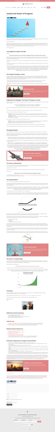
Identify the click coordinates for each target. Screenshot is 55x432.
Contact (34, 7)
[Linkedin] (41, 7)
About (9, 7)
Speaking (18, 7)
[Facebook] (44, 7)
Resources (28, 7)
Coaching (22, 7)
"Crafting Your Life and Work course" (33, 0)
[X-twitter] (43, 7)
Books (25, 7)
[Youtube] (45, 7)
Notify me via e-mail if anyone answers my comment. (14, 399)
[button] (8, 17)
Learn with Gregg (13, 7)
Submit (39, 421)
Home (6, 7)
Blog (31, 7)
